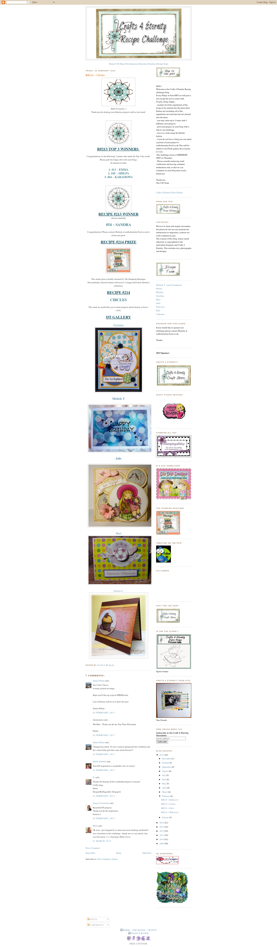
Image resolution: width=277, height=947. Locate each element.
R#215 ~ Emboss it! (169, 799)
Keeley (159, 288)
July (164, 775)
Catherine (160, 314)
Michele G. (118, 590)
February (166, 796)
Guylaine (118, 325)
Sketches (143, 63)
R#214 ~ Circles (168, 803)
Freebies (151, 63)
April (164, 787)
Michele (159, 292)
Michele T (118, 398)
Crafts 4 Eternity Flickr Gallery (169, 192)
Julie (158, 303)
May (164, 783)
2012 (161, 831)
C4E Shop (120, 63)
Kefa (158, 310)
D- (94, 777)
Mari (118, 533)
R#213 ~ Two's (167, 808)
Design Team (162, 63)
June (164, 779)
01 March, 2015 (102, 840)
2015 (161, 754)
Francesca (160, 306)
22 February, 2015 (104, 770)
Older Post (146, 852)
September (167, 766)
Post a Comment (93, 848)
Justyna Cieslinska (101, 803)
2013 (161, 826)
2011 (161, 835)
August (165, 771)
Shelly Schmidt (99, 761)
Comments (96, 924)
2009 (161, 843)
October (165, 762)
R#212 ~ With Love (170, 812)
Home (111, 63)
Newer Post (90, 852)
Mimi (95, 825)
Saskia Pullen (99, 680)
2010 (161, 839)
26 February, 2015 (104, 818)
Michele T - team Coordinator (169, 285)
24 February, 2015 (104, 795)
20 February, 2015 (104, 712)
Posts (93, 919)
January (165, 817)
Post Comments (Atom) (107, 859)
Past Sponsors (132, 63)
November (167, 758)
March (165, 791)
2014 (161, 822)
